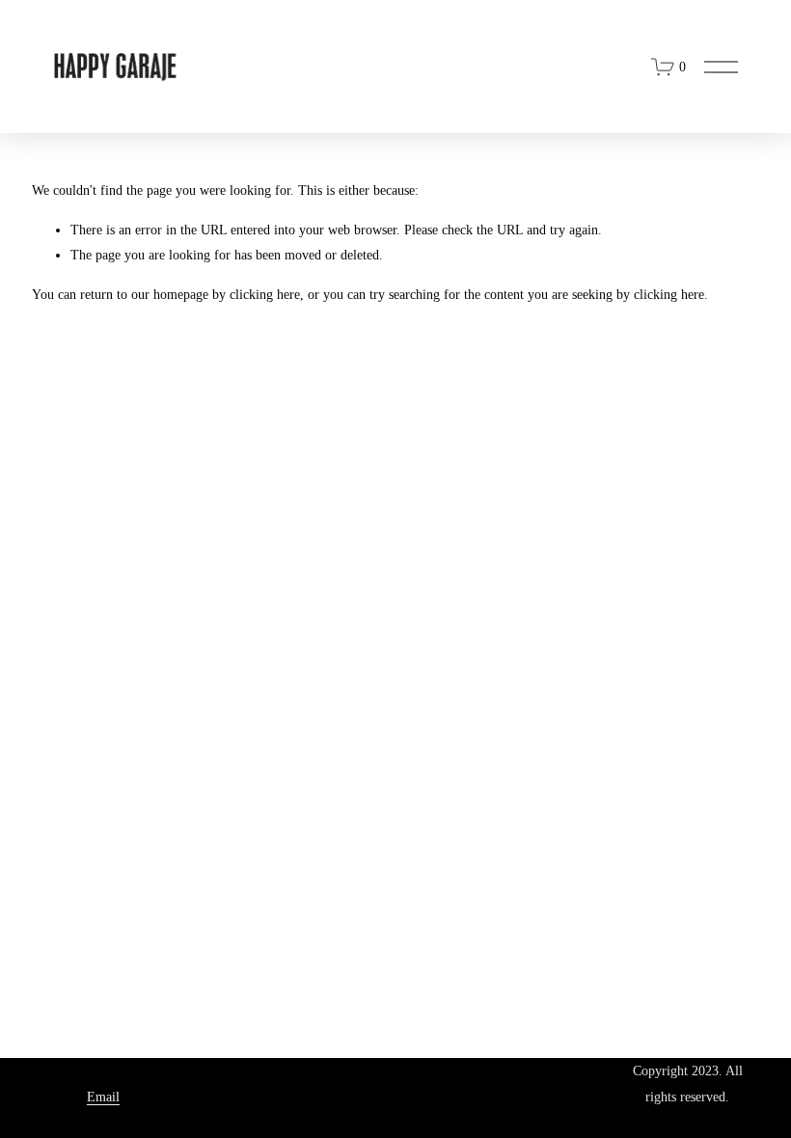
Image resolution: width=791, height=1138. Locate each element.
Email (103, 1097)
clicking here (265, 294)
